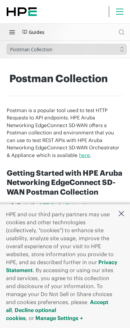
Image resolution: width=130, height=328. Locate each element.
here (84, 155)
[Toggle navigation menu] (12, 32)
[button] (121, 214)
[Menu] (119, 12)
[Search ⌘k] (121, 32)
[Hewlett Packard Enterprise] (22, 12)
